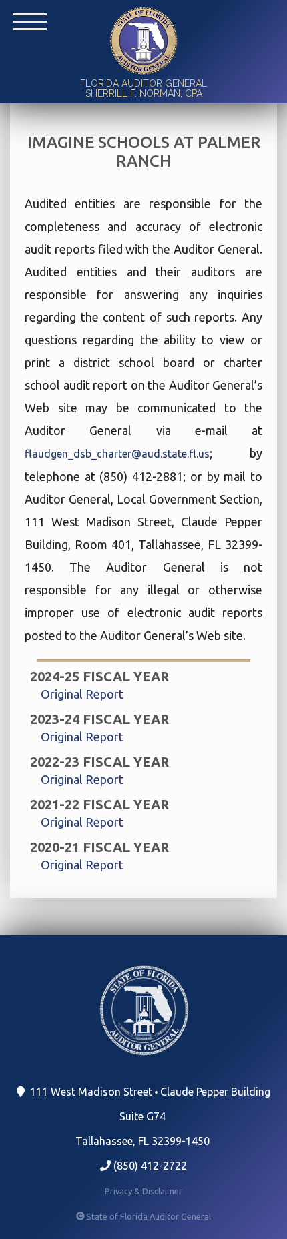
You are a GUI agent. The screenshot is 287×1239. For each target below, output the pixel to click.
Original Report (82, 694)
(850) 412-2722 (149, 1166)
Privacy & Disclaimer (143, 1191)
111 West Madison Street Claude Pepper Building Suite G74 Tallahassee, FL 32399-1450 (149, 1116)
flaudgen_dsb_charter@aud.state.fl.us (117, 454)
